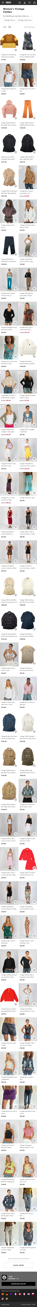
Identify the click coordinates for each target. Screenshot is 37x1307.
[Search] (19, 2)
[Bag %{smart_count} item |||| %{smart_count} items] (34, 2)
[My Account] (24, 2)
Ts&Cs (33, 1304)
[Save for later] (16, 50)
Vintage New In (9, 20)
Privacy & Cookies (25, 1304)
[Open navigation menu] (3, 2)
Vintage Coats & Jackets (26, 20)
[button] (2, 1294)
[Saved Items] (29, 2)
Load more (18, 1265)
